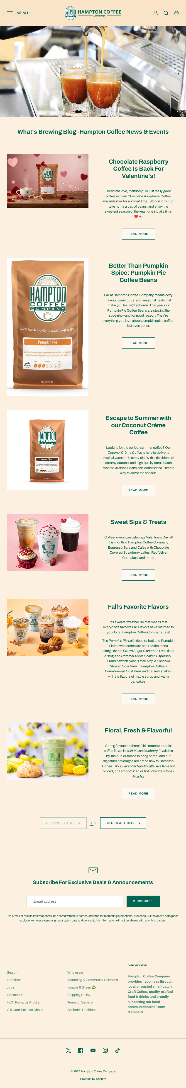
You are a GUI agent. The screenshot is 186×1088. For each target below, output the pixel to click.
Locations (14, 980)
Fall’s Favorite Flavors (138, 606)
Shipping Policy (79, 995)
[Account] (156, 13)
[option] (93, 71)
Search (12, 972)
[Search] (166, 13)
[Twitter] (68, 1050)
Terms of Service (80, 1002)
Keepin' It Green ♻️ (81, 987)
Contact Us (15, 995)
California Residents (82, 1010)
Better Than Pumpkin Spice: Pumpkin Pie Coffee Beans (138, 272)
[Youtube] (93, 1050)
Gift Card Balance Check (25, 1010)
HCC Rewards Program (24, 1002)
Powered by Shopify (93, 1079)
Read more (138, 233)
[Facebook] (81, 1050)
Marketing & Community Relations (92, 980)
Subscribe (143, 901)
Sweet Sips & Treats (138, 522)
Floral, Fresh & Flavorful (138, 730)
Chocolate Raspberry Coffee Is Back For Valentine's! (138, 168)
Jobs (11, 987)
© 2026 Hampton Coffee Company (93, 1071)
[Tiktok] (117, 1050)
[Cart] (176, 13)
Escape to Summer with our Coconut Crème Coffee (138, 425)
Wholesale (75, 972)
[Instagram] (105, 1050)
